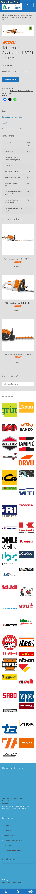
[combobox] (18, 384)
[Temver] (26, 743)
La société (7, 830)
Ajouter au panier (10, 79)
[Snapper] (9, 710)
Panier (28, 890)
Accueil (7, 15)
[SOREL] (26, 706)
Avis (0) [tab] (4, 123)
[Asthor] (26, 407)
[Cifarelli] (9, 456)
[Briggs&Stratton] (9, 443)
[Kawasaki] (26, 528)
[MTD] (26, 604)
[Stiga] (26, 723)
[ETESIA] (9, 488)
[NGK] (9, 642)
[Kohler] (9, 543)
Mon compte (6, 891)
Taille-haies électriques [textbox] (17, 384)
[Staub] (9, 727)
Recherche (18, 891)
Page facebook (9, 859)
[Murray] (9, 625)
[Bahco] (26, 426)
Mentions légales (10, 835)
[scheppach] (26, 696)
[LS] (9, 575)
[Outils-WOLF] (26, 654)
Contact (6, 826)
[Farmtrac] (26, 494)
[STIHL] (9, 743)
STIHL (9, 93)
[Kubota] (9, 558)
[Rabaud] (26, 665)
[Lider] (26, 554)
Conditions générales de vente (14, 840)
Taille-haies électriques (25, 91)
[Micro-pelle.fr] (26, 592)
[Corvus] (26, 460)
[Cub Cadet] (9, 477)
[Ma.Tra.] (26, 569)
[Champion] (26, 443)
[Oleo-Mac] (26, 642)
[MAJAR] (9, 587)
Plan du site (8, 845)
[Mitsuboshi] (9, 608)
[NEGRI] (26, 621)
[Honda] (26, 505)
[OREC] (9, 653)
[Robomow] (9, 677)
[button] (30, 28)
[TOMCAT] (9, 755)
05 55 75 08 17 (7, 803)
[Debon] (26, 473)
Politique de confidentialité (13, 850)
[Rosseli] (26, 682)
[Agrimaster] (9, 410)
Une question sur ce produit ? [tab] (12, 129)
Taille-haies (20, 15)
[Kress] (26, 541)
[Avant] (9, 426)
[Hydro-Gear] (9, 528)
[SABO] (9, 695)
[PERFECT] (9, 664)
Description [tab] (6, 111)
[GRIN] (9, 511)
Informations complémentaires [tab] (13, 117)
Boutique (13, 15)
